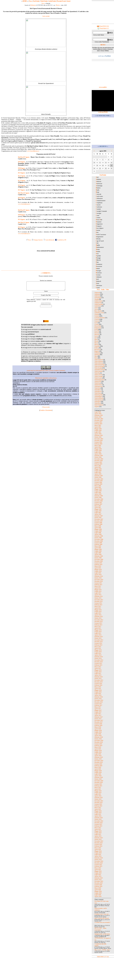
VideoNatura (98, 393)
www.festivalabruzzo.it (33, 151)
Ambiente (97, 294)
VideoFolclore (98, 385)
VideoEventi (98, 381)
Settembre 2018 (99, 737)
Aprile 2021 (98, 789)
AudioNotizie (52, 1)
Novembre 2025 (99, 881)
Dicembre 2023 (99, 843)
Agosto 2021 (98, 796)
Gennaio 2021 (98, 784)
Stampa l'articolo (38, 240)
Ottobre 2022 (98, 819)
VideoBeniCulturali (100, 369)
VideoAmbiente (99, 361)
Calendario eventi (99, 312)
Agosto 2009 (98, 554)
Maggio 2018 (98, 730)
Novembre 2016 (99, 700)
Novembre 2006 (99, 499)
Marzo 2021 (98, 787)
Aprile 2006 (98, 487)
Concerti (97, 319)
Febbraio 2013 (98, 625)
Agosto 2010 (98, 574)
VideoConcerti (98, 374)
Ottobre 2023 (98, 839)
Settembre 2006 (99, 496)
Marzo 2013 (98, 626)
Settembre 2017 (99, 717)
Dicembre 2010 (99, 581)
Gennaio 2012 (98, 603)
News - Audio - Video (103, 289)
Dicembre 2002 (99, 420)
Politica (96, 348)
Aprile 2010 (98, 568)
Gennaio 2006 (98, 482)
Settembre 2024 (99, 858)
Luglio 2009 (98, 553)
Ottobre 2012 (98, 618)
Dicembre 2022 (99, 822)
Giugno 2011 (98, 591)
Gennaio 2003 (98, 422)
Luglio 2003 (98, 432)
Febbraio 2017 (98, 705)
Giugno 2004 (98, 450)
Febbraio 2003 (98, 424)
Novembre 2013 (99, 640)
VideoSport (98, 401)
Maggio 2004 (98, 449)
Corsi (96, 323)
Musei (96, 343)
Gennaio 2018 (98, 724)
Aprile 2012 (98, 608)
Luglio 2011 (98, 593)
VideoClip (97, 373)
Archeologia (98, 297)
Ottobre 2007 (98, 517)
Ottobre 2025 (98, 879)
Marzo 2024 (98, 848)
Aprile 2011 (98, 588)
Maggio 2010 (98, 569)
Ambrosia (97, 296)
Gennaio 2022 (98, 804)
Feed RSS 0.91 (104, 26)
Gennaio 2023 (98, 824)
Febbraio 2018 (98, 725)
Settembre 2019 (99, 757)
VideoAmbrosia (99, 363)
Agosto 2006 (98, 494)
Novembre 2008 (99, 539)
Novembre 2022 (99, 821)
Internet (97, 333)
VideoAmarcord (99, 359)
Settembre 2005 (99, 475)
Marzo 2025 (98, 868)
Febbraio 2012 (98, 605)
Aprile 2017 (98, 708)
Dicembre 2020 (99, 782)
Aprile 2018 (98, 729)
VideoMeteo (98, 390)
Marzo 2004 (98, 445)
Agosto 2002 (98, 413)
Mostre (96, 341)
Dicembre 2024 (99, 863)
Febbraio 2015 (98, 665)
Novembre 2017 (99, 720)
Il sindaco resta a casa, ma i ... (102, 914)
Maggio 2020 (98, 770)
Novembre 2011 (99, 600)
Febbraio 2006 (98, 484)
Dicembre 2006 (99, 501)
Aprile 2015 (98, 668)
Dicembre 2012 (99, 621)
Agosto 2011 (98, 594)
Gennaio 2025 (98, 864)
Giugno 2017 (98, 712)
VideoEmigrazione (99, 379)
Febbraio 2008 (98, 524)
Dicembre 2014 (99, 662)
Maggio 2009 (98, 549)
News (30, 1)
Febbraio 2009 (98, 544)
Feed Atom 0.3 (104, 28)
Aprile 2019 (98, 749)
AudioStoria (98, 306)
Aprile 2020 (98, 769)
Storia (96, 358)
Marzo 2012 (98, 606)
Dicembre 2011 (99, 601)
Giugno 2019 (98, 752)
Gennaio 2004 (98, 442)
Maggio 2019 (98, 750)
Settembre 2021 (99, 797)
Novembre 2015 (99, 680)
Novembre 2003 (99, 439)
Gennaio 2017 (98, 703)
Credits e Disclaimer (46, 410)
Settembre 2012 (99, 616)
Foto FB (97, 331)
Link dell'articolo (49, 240)
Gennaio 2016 (98, 683)
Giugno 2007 (98, 511)
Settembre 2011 (99, 596)
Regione (97, 351)
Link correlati (45, 16)
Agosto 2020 (98, 776)
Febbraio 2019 (98, 745)
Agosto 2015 (98, 675)
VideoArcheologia (99, 366)
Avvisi (96, 309)
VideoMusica (98, 391)
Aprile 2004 (98, 447)
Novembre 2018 (99, 740)
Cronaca (97, 324)
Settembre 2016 (99, 697)
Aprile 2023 (98, 829)
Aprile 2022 (98, 809)
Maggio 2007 (98, 509)
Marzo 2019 (98, 747)
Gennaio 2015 (98, 663)
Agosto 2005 (98, 474)
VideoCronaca (98, 378)
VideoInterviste (99, 386)
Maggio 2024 (98, 851)
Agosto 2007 (98, 514)
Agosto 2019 (98, 755)
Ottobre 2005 (98, 477)
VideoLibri (97, 388)
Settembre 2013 (99, 636)
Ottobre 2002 (98, 417)
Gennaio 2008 (98, 522)
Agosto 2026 (98, 896)
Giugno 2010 (98, 571)
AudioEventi (98, 302)
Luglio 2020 (98, 774)
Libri (96, 338)
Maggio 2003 (98, 429)
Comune (97, 316)
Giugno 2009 (98, 551)
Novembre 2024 (99, 861)
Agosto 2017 (98, 715)
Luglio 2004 (98, 452)
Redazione (33, 5)
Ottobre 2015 (98, 678)
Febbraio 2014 (98, 645)
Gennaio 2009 (98, 543)
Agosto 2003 (98, 434)
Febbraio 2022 (98, 806)
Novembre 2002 (99, 418)
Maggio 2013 (98, 630)
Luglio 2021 (98, 794)
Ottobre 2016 (98, 698)
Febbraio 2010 (98, 564)
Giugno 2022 (98, 812)
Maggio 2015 (98, 670)
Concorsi (97, 321)
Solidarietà (97, 353)
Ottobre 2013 (98, 638)
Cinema (97, 314)
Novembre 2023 (99, 841)
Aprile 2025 (98, 869)
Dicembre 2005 (99, 481)
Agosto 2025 (98, 876)
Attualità (97, 299)
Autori (68, 1)
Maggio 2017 (98, 710)
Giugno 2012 (98, 611)
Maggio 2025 (98, 871)
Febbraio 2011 (98, 584)
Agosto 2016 (98, 695)
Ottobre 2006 (98, 497)
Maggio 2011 (98, 589)
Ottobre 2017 (98, 719)
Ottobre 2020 (98, 779)
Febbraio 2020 (98, 765)
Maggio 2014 (98, 650)
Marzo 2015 (98, 667)
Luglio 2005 (98, 472)
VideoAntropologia (100, 364)
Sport (96, 356)
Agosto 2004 (98, 454)
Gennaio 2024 (98, 844)
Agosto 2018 (98, 735)
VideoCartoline (98, 371)
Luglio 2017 (98, 714)
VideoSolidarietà (99, 398)
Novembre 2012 (99, 620)
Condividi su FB (61, 240)
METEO (102, 45)
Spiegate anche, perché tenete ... (103, 934)
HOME (25, 1)
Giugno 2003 (98, 430)
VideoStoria (98, 403)
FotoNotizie (36, 1)
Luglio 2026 (98, 895)
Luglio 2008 (98, 532)
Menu (96, 339)
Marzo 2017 (98, 707)
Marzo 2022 (98, 807)
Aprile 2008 (98, 527)
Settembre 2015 (99, 677)
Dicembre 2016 (99, 702)
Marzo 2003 (98, 425)
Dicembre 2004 (99, 460)
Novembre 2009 (99, 559)
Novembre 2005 (99, 479)
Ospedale (97, 346)
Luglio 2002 (98, 412)
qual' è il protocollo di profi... (102, 918)
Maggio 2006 (98, 489)
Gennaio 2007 (98, 502)
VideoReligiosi (98, 396)
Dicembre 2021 (99, 802)
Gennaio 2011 (98, 583)
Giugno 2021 (98, 792)
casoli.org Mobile (103, 112)
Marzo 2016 (98, 687)
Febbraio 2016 (98, 685)
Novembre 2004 (99, 459)
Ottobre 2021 (98, 799)
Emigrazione (98, 328)
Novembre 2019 (99, 760)
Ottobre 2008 (98, 538)
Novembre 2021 (99, 801)
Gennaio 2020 (98, 764)
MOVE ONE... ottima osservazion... (100, 929)
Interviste (97, 334)
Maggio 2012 (98, 610)
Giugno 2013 (98, 631)
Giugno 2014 (98, 651)
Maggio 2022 (98, 811)
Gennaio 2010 (98, 563)
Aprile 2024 (98, 849)
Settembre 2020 (99, 777)
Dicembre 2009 (99, 561)
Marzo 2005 (98, 465)
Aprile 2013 (98, 628)
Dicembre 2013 (99, 641)
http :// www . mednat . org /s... (103, 950)
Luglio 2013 (98, 633)
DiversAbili (98, 326)
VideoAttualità (98, 368)
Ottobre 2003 (98, 437)
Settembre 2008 (99, 536)
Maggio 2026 (98, 891)
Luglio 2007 (98, 512)
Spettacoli (97, 354)
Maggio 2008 (98, 529)
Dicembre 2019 (99, 762)
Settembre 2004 (99, 455)
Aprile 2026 (98, 890)
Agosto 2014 (98, 655)
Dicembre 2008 (99, 541)
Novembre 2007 (99, 519)
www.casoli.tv (103, 87)
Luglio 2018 (98, 734)
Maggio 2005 (98, 469)
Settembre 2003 (99, 435)
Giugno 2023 (98, 833)
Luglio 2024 (98, 854)
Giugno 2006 (98, 491)
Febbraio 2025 (98, 866)
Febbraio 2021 (98, 786)
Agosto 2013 (98, 635)
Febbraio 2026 (98, 886)
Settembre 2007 (99, 516)
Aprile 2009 (98, 548)
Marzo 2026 (98, 888)
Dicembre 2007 (99, 521)
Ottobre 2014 (98, 658)
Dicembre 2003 (99, 440)
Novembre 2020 (99, 781)
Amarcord (97, 292)
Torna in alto (46, 407)
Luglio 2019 (98, 754)
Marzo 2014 (98, 646)
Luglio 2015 (98, 673)
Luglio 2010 (98, 573)
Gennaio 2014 (98, 643)
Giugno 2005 (98, 470)
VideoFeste (97, 383)
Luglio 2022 (98, 814)
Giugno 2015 (98, 672)
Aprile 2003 (98, 427)
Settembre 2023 (99, 838)
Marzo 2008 (98, 526)
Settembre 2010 (99, 576)
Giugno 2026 (98, 893)
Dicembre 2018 (99, 742)
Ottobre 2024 (98, 859)
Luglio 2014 (98, 653)
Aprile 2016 (98, 688)
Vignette (97, 406)
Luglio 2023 (98, 834)
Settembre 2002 (99, 415)
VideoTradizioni (99, 405)
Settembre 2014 (99, 657)
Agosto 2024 (98, 856)
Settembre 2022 (99, 817)
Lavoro (96, 336)
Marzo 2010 (98, 566)
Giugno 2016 (98, 692)
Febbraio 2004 (98, 444)
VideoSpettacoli (99, 400)
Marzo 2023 (98, 827)
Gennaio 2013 (98, 623)
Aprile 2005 (98, 467)
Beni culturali (98, 311)
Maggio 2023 (98, 831)
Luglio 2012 (98, 613)
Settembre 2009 (99, 556)
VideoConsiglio (99, 376)
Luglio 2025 (98, 874)
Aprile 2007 (98, 507)
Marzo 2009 (98, 546)
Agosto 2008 (98, 534)
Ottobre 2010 (98, 578)
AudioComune (98, 301)
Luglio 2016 (98, 693)
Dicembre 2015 (99, 682)
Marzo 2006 (98, 486)
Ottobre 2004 (98, 457)
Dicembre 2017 (99, 722)
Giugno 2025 (98, 873)
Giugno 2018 (98, 732)
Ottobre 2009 (98, 558)
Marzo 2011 (98, 586)
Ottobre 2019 (98, 759)
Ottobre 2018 (98, 739)
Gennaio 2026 (98, 884)
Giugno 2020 (98, 772)
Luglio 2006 (98, 492)
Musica (58, 5)
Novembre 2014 (99, 660)
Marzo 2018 (98, 727)
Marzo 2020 (98, 767)
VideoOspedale (99, 395)
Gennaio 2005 (98, 462)
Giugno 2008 (98, 531)
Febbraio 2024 (98, 846)
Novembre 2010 (99, 579)
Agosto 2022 (98, 816)
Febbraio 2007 (98, 504)
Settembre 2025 (99, 878)
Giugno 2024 (98, 853)
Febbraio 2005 (98, 464)
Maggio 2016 (98, 690)
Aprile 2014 (98, 648)
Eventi (96, 329)
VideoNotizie (44, 1)
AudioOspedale (99, 304)
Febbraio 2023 (98, 826)
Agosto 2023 (98, 836)
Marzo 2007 (98, 506)
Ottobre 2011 (98, 598)
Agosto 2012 (98, 615)
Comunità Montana (100, 317)
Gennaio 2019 (98, 744)
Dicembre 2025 (99, 883)
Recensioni (97, 349)
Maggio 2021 (98, 791)
